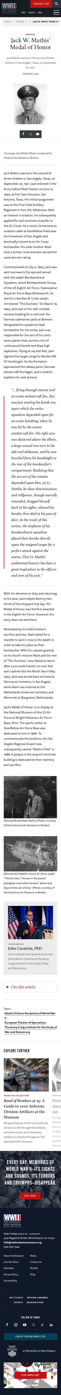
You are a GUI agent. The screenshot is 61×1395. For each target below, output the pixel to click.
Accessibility (10, 1281)
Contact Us (36, 1262)
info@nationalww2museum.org (23, 1242)
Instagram (16, 1325)
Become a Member (37, 1297)
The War (20, 21)
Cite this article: (23, 987)
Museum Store (35, 1302)
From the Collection (16, 1095)
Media (33, 1256)
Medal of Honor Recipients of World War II (30, 1015)
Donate (18, 1302)
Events (31, 12)
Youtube (24, 1325)
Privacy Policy (11, 1274)
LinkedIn (51, 1325)
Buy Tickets (16, 1297)
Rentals (34, 1268)
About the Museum (14, 1256)
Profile (30, 34)
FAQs (32, 1274)
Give (40, 12)
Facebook (7, 1325)
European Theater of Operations (25, 1022)
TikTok (42, 1325)
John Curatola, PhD (25, 948)
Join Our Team (11, 1262)
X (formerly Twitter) (33, 1325)
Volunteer (9, 1268)
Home (7, 21)
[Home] (9, 8)
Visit (23, 12)
